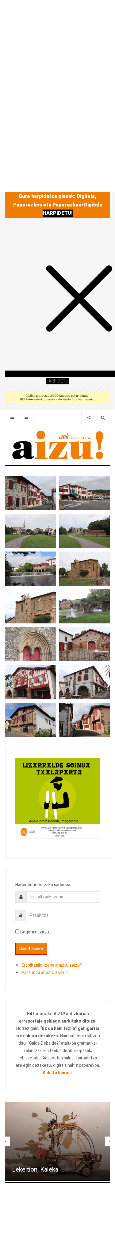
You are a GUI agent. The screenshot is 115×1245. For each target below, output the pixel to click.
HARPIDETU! (58, 213)
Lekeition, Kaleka (35, 1169)
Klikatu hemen (57, 1073)
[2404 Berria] (57, 397)
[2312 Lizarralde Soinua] (57, 798)
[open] (12, 417)
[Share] (88, 417)
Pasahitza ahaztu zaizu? (44, 972)
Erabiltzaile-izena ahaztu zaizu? (51, 965)
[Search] (103, 417)
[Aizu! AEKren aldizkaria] (58, 445)
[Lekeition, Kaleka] (57, 1141)
